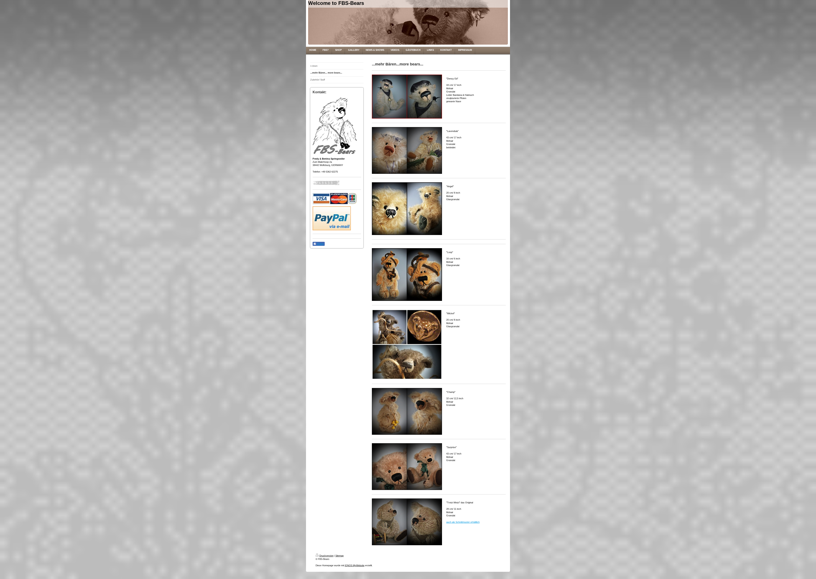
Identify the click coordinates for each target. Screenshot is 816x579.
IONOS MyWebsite (354, 565)
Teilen (320, 243)
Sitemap (339, 555)
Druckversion (326, 555)
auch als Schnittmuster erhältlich (463, 522)
